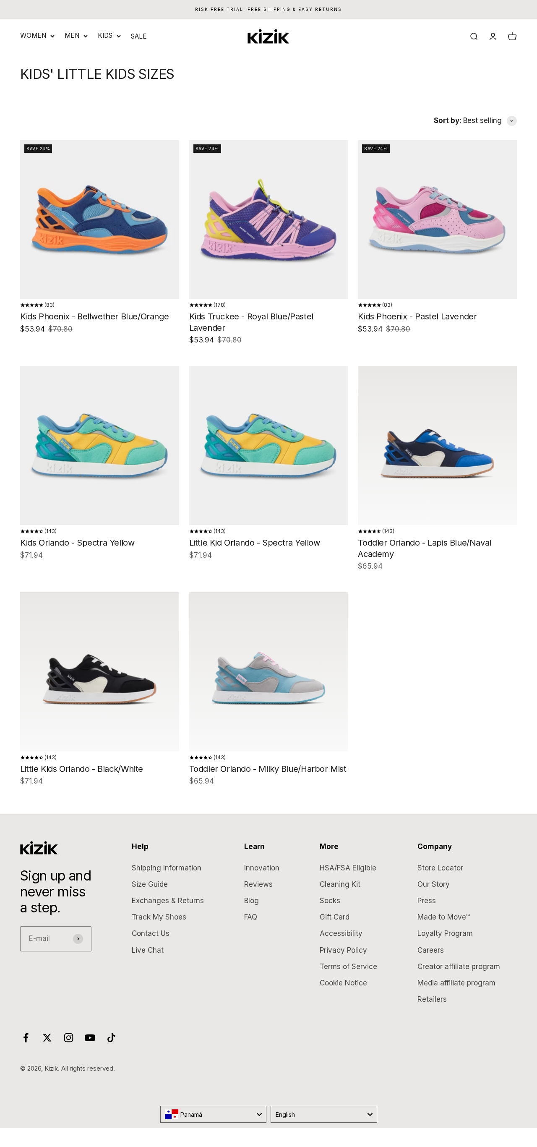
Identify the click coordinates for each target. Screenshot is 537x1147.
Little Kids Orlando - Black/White (81, 769)
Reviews (258, 884)
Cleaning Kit (340, 884)
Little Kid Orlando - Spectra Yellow (254, 543)
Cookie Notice (343, 983)
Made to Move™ (443, 917)
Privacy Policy (343, 950)
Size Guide (150, 884)
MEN (72, 35)
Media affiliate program (456, 983)
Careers (430, 950)
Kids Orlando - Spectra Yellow (77, 543)
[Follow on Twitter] (47, 1037)
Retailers (432, 999)
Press (426, 900)
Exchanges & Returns (168, 900)
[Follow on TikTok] (111, 1037)
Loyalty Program (445, 933)
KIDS (105, 35)
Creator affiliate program (458, 966)
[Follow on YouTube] (90, 1037)
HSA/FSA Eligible (348, 868)
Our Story (433, 884)
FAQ (250, 917)
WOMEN (33, 35)
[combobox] (213, 1114)
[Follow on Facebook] (25, 1037)
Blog (251, 900)
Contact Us (150, 933)
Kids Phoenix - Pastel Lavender (417, 316)
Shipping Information (166, 868)
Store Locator (440, 868)
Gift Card (334, 917)
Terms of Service (348, 966)
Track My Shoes (159, 917)
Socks (330, 900)
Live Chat (148, 950)
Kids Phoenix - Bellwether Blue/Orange (94, 316)
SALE (139, 36)
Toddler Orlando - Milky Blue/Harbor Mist (268, 769)
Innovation (261, 868)
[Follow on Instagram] (68, 1037)
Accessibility (341, 933)
